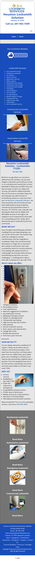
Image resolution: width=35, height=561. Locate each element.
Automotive (6, 540)
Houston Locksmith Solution (18, 200)
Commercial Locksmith (17, 493)
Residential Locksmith (17, 417)
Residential (15, 538)
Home (14, 36)
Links (17, 547)
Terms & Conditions (10, 544)
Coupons (23, 540)
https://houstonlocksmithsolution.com (17, 533)
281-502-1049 (22, 23)
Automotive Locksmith (17, 442)
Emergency (15, 540)
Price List (21, 544)
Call (18, 558)
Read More (17, 439)
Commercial (24, 538)
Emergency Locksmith (17, 468)
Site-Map (28, 544)
